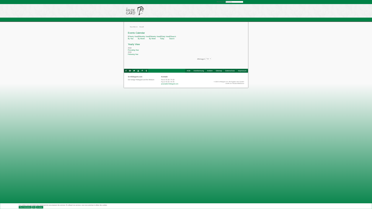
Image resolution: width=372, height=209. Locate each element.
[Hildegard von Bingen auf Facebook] (126, 71)
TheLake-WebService (238, 83)
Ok (34, 207)
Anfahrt (210, 71)
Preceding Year (133, 50)
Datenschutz (230, 71)
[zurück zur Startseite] (152, 11)
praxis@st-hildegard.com (169, 84)
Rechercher (221, 2)
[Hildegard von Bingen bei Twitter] (134, 71)
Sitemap (219, 71)
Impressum (242, 71)
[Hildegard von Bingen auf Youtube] (138, 71)
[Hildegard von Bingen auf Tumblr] (146, 71)
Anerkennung (198, 71)
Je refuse (39, 207)
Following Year (133, 54)
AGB (188, 71)
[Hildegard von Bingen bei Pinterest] (142, 71)
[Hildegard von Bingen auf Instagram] (130, 71)
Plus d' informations (25, 207)
